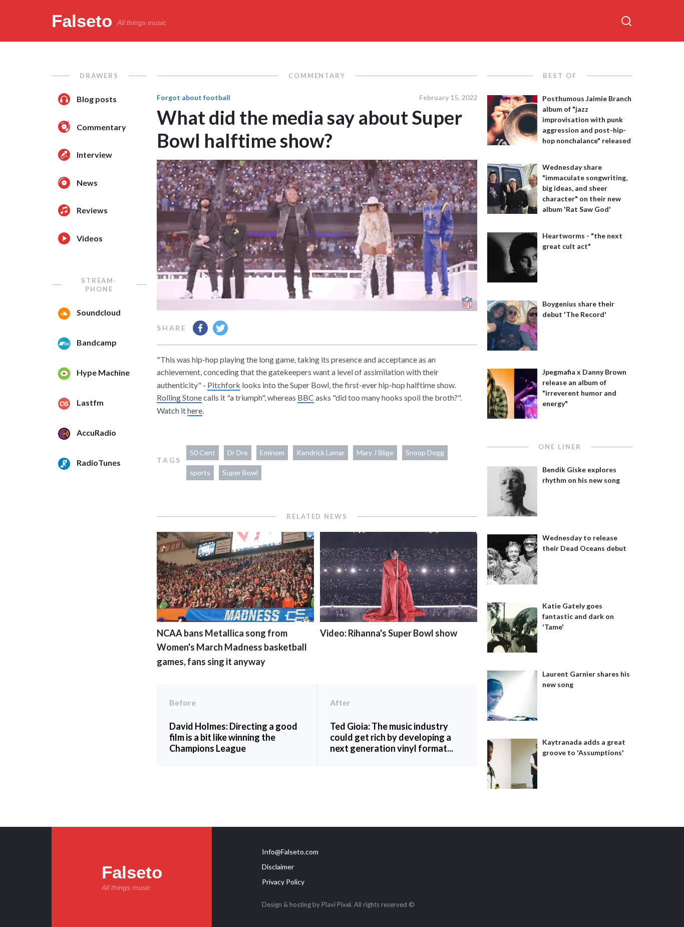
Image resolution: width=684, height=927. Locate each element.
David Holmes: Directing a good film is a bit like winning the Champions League (233, 737)
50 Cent (202, 452)
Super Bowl (240, 472)
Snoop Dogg (425, 452)
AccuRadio (96, 432)
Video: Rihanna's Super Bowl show (388, 633)
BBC (305, 397)
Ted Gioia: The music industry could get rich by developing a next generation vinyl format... (391, 737)
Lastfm (90, 402)
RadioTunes (99, 462)
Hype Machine (103, 372)
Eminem (272, 452)
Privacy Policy (283, 881)
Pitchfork (223, 385)
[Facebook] (200, 328)
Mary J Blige (375, 452)
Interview (94, 154)
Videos (90, 238)
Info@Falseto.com (290, 851)
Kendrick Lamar (320, 452)
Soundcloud (99, 312)
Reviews (92, 210)
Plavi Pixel (336, 904)
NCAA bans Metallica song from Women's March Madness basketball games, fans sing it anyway (232, 648)
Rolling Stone (179, 397)
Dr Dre (237, 452)
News (87, 182)
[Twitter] (220, 328)
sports (200, 472)
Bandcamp (97, 342)
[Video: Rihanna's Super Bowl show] (398, 619)
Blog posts (97, 99)
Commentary (101, 127)
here (194, 410)
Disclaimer (278, 866)
